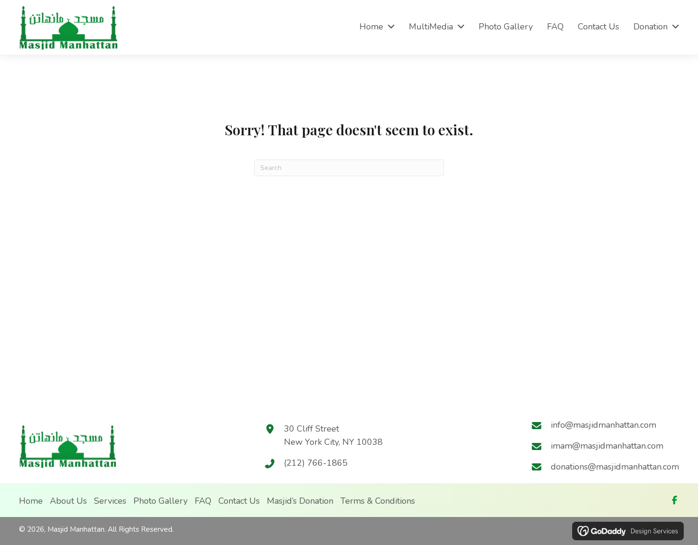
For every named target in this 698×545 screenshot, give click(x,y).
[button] (674, 500)
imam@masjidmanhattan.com (607, 445)
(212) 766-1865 (316, 463)
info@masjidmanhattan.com (603, 425)
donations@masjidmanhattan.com (615, 466)
